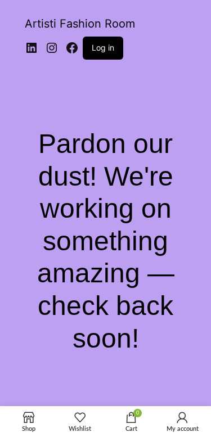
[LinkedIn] (31, 48)
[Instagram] (52, 48)
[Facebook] (72, 48)
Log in (103, 47)
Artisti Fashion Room (80, 23)
